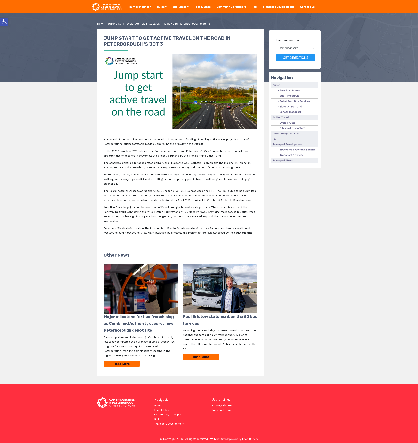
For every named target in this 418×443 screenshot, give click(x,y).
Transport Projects (291, 155)
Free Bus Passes (290, 90)
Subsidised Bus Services (295, 101)
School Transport (290, 111)
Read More (127, 364)
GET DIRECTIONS (295, 58)
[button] (4, 22)
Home (101, 23)
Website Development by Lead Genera (234, 439)
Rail (254, 6)
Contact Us (307, 6)
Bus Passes (179, 6)
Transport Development (278, 6)
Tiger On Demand (291, 106)
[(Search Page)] (325, 6)
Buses (161, 6)
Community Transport (231, 6)
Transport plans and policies (297, 149)
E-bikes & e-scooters (292, 128)
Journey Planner (139, 6)
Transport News (283, 160)
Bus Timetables (289, 95)
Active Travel (281, 117)
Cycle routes (287, 122)
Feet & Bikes (202, 6)
